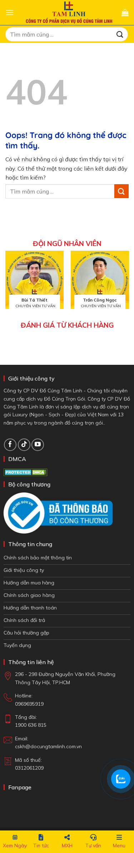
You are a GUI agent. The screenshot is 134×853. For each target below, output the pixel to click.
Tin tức (41, 845)
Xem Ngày (15, 845)
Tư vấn (93, 845)
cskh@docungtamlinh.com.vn (48, 746)
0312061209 (29, 768)
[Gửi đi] (120, 34)
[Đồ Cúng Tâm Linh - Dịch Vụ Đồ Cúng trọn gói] (67, 12)
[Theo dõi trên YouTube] (37, 444)
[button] (9, 12)
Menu (119, 845)
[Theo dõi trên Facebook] (10, 444)
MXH (67, 845)
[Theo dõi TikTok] (24, 444)
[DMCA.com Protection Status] (26, 472)
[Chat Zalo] (120, 779)
